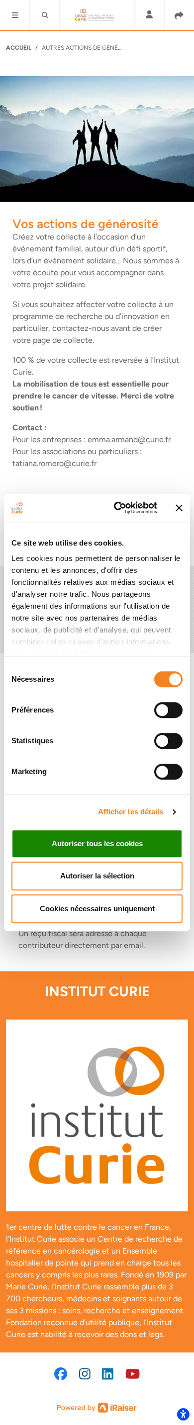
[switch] (168, 710)
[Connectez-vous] (149, 15)
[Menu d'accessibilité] (183, 1414)
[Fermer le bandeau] (179, 507)
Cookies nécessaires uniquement (97, 908)
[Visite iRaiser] (97, 1407)
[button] (15, 15)
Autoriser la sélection (97, 875)
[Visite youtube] (132, 1374)
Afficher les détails (131, 811)
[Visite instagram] (85, 1374)
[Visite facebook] (60, 1374)
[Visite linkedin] (107, 1374)
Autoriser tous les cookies (97, 843)
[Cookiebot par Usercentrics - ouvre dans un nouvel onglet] (117, 507)
